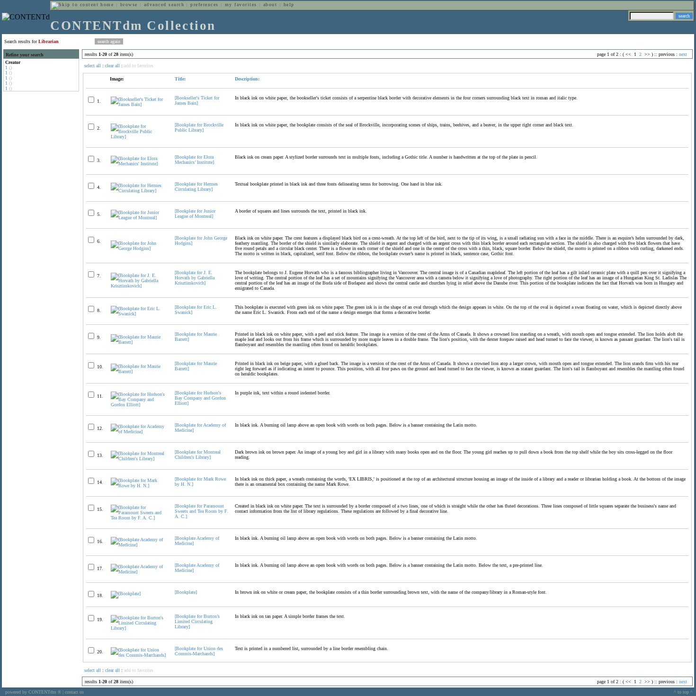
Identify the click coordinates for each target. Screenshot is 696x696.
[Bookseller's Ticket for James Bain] (197, 100)
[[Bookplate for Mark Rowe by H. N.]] (139, 485)
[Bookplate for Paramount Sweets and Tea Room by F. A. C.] (201, 511)
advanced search (164, 4)
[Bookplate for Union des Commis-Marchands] (199, 651)
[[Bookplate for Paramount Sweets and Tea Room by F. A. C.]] (139, 517)
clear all (112, 65)
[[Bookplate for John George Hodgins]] (139, 248)
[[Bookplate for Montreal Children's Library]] (139, 458)
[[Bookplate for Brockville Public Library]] (139, 136)
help (289, 4)
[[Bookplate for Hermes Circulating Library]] (139, 190)
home (107, 4)
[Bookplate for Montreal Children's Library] (198, 454)
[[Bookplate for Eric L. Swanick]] (139, 313)
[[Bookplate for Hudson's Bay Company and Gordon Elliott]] (139, 404)
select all (92, 65)
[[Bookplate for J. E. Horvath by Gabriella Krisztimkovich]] (139, 285)
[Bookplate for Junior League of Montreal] (195, 213)
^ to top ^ (683, 692)
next (683, 54)
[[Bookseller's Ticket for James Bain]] (139, 104)
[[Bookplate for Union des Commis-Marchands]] (139, 655)
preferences (204, 4)
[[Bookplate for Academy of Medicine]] (139, 431)
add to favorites (138, 65)
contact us (74, 692)
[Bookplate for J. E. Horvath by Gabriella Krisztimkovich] (194, 278)
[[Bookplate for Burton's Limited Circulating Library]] (139, 628)
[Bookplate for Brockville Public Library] (199, 127)
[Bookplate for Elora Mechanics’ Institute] (194, 159)
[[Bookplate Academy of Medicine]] (139, 544)
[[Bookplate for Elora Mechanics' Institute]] (139, 163)
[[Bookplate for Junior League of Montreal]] (139, 217)
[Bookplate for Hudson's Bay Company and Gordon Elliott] (200, 398)
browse (129, 4)
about (270, 4)
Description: (247, 78)
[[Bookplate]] (126, 593)
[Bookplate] (186, 592)
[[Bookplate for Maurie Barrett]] (139, 342)
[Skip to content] (74, 4)
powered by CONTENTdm (33, 692)
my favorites (241, 4)
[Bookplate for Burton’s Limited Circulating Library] (197, 621)
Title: (180, 78)
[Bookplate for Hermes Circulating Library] (196, 186)
